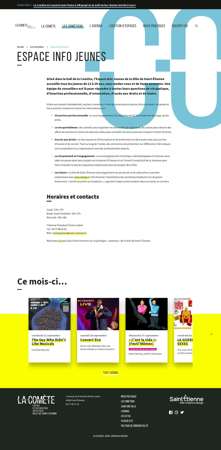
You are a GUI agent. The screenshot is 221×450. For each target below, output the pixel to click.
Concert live (90, 339)
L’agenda (125, 411)
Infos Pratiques (128, 396)
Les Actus (126, 416)
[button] (211, 333)
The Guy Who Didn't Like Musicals (49, 341)
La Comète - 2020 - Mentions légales (110, 435)
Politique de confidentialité (134, 426)
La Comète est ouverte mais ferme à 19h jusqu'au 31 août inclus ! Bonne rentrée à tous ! (84, 5)
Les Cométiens (37, 47)
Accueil (20, 47)
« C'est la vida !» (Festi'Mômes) (142, 341)
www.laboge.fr (82, 177)
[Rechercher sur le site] (196, 25)
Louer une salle (128, 406)
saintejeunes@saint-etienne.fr (70, 233)
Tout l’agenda (110, 373)
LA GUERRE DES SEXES (190, 341)
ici (60, 240)
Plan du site (127, 421)
